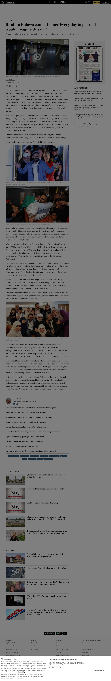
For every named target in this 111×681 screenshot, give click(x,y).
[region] (55, 668)
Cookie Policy (21, 672)
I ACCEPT (99, 666)
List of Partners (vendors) (56, 667)
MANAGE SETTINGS (99, 671)
